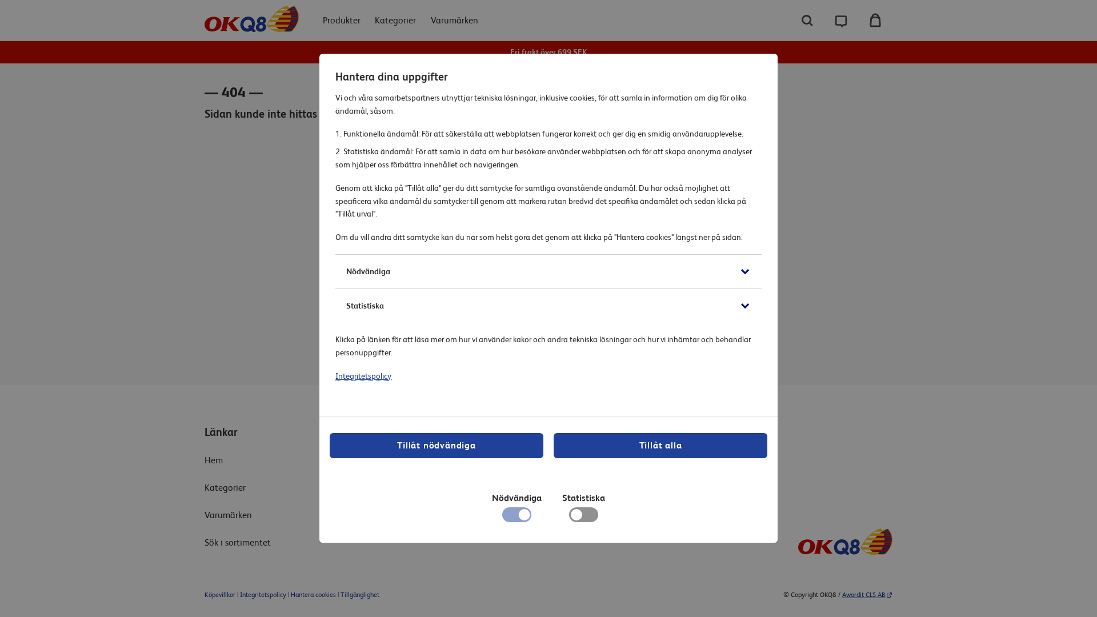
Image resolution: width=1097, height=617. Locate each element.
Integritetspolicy (363, 375)
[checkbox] (583, 517)
